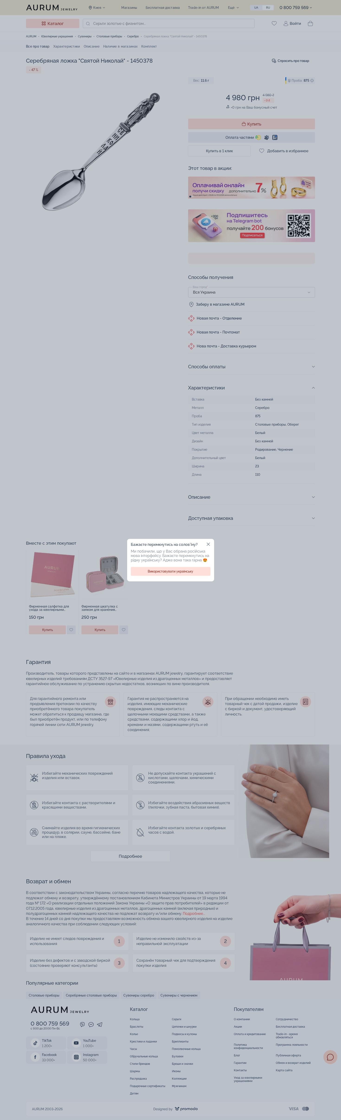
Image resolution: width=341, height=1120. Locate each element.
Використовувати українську (170, 571)
